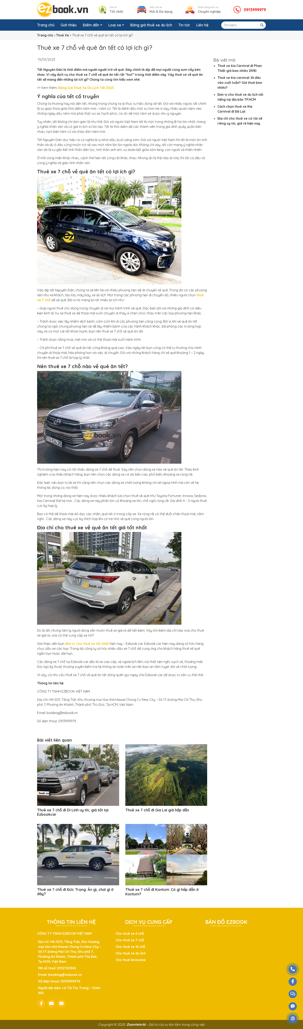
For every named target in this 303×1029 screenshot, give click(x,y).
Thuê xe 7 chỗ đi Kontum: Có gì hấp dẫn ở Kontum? (161, 891)
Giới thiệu (69, 25)
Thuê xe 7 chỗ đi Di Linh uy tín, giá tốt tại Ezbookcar (72, 812)
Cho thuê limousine (131, 960)
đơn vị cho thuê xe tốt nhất (87, 644)
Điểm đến (91, 25)
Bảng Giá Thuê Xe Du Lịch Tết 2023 (86, 88)
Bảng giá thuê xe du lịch (151, 25)
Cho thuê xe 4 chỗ (130, 933)
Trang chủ (45, 25)
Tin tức (184, 25)
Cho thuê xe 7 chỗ (130, 940)
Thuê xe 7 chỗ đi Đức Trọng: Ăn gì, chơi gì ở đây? (75, 891)
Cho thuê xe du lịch (131, 953)
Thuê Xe (62, 35)
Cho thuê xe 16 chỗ (130, 947)
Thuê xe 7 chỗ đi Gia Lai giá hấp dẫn (157, 810)
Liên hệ (202, 25)
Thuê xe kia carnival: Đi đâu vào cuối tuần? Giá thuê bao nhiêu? (239, 83)
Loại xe (114, 25)
